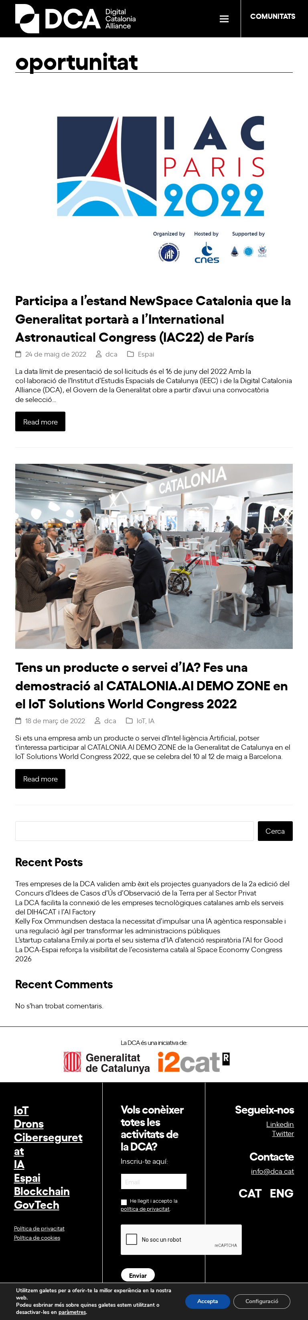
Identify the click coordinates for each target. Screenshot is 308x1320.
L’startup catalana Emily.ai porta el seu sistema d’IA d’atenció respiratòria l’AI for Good (149, 939)
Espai (146, 353)
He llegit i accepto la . (149, 1205)
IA (151, 720)
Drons (29, 1122)
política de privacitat (145, 1208)
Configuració (261, 1301)
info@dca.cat (272, 1170)
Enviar (138, 1274)
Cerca (275, 830)
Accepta (207, 1301)
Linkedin (280, 1123)
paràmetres (72, 1312)
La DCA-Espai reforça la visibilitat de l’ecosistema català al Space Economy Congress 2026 (148, 953)
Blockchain (42, 1190)
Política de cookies (37, 1237)
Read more (40, 421)
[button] (224, 18)
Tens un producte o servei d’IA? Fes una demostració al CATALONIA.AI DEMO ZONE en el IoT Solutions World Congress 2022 (151, 684)
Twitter (283, 1133)
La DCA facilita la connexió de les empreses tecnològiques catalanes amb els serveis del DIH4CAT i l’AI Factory (149, 906)
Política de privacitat (39, 1228)
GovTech (36, 1204)
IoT (141, 720)
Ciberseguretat (48, 1143)
